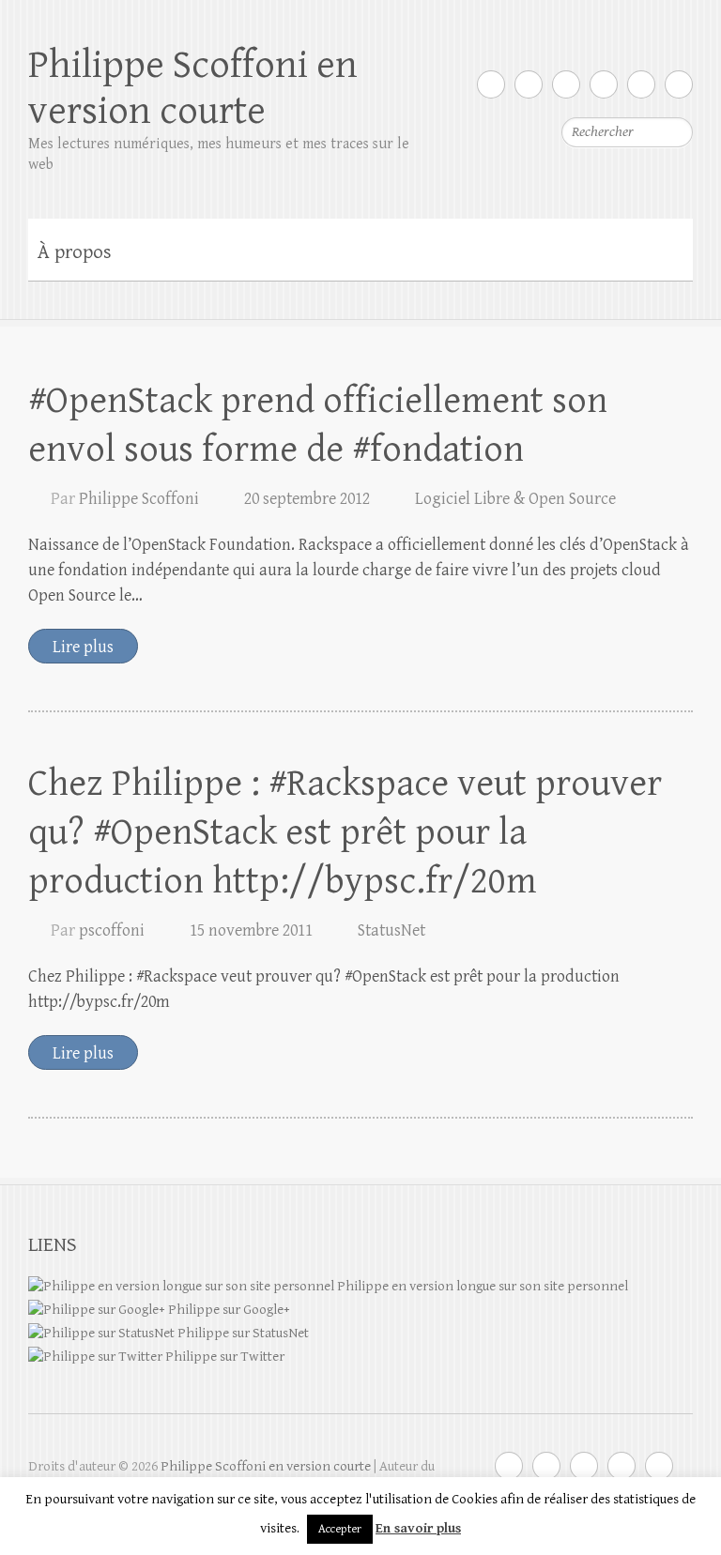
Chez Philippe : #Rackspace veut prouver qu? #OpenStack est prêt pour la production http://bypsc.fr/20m (345, 832)
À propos (75, 252)
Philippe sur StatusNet (242, 1333)
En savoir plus (418, 1528)
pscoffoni (112, 930)
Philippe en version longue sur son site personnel (481, 1286)
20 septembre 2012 (307, 499)
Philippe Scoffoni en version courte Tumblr (641, 84)
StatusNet (391, 930)
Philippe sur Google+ (227, 1310)
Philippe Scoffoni (139, 499)
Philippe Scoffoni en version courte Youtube (566, 84)
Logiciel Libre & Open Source (515, 499)
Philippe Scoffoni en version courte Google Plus (528, 84)
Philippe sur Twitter (223, 1356)
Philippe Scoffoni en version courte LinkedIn (604, 84)
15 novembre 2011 (251, 930)
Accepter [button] (339, 1529)
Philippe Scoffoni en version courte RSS (679, 84)
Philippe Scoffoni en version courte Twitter (491, 84)
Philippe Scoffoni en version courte (193, 88)
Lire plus (83, 647)
